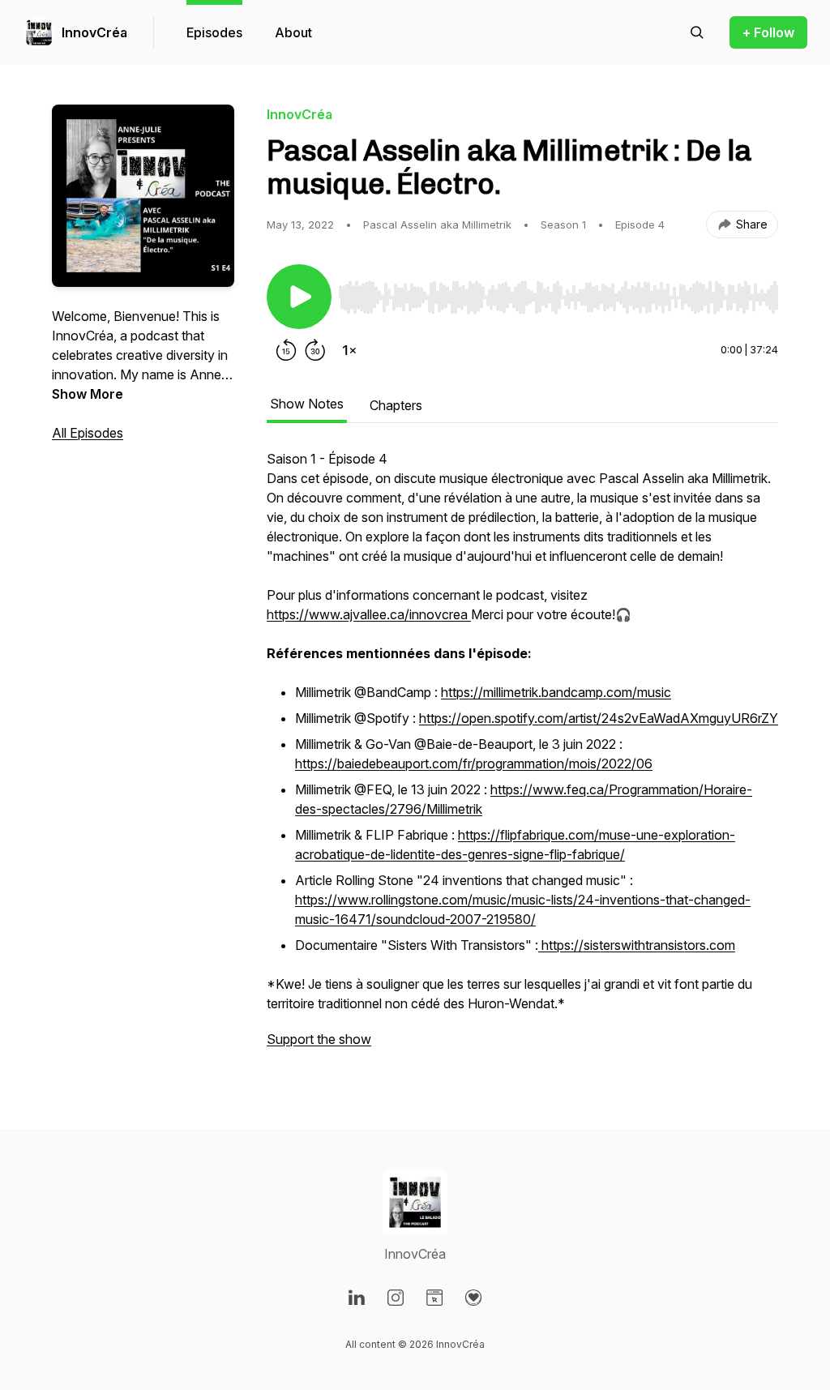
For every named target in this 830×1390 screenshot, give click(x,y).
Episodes (214, 32)
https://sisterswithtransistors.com (636, 945)
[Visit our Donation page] (473, 1297)
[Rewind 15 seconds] (286, 350)
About (293, 32)
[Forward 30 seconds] (315, 350)
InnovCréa (94, 32)
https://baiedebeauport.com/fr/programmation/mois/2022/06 (473, 763)
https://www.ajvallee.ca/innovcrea (369, 614)
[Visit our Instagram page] (395, 1297)
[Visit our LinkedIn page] (357, 1297)
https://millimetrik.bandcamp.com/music (556, 692)
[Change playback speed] (349, 350)
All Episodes (87, 433)
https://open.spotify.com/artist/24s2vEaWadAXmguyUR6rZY (598, 718)
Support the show (319, 1039)
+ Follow (768, 32)
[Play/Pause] (299, 296)
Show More (87, 394)
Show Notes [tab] (307, 404)
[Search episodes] (697, 32)
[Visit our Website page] (434, 1297)
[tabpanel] (522, 757)
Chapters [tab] (396, 405)
